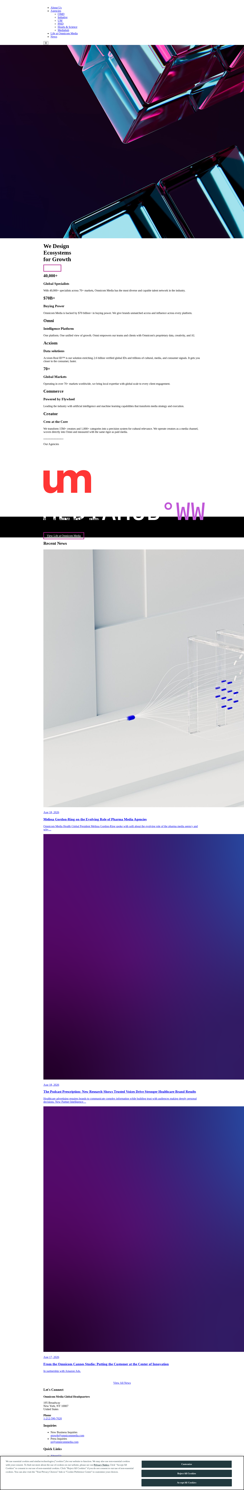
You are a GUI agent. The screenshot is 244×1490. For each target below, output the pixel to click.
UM (60, 20)
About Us (56, 7)
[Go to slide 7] (62, 438)
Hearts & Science (67, 26)
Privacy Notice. (101, 1465)
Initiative (63, 17)
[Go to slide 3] (50, 438)
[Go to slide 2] (47, 438)
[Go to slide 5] (56, 438)
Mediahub (63, 30)
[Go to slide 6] (59, 438)
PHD (61, 23)
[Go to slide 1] (44, 438)
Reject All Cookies (186, 1473)
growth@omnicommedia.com (67, 1435)
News (54, 36)
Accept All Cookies (186, 1482)
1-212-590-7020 (52, 1418)
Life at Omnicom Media (64, 33)
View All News (122, 1382)
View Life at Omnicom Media (64, 535)
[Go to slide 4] (53, 438)
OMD (61, 14)
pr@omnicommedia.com (64, 1441)
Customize (186, 1464)
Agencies (56, 10)
